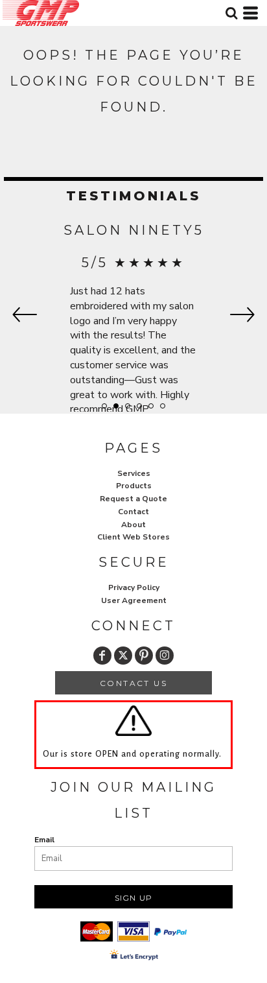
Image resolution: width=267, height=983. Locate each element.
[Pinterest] (144, 655)
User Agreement (134, 600)
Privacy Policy (133, 587)
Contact (133, 511)
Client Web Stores (133, 537)
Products (134, 485)
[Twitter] (123, 655)
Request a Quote (133, 498)
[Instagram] (165, 655)
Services (133, 473)
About (133, 524)
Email (44, 840)
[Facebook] (102, 655)
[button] (231, 12)
